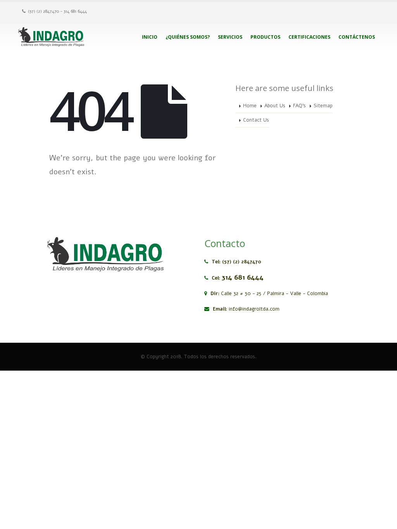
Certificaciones (309, 37)
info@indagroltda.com (254, 309)
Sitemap (323, 105)
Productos (265, 37)
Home (250, 105)
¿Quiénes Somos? (188, 37)
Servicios (230, 37)
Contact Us (256, 120)
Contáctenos (356, 37)
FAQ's (299, 105)
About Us (274, 105)
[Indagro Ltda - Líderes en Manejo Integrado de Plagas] (51, 36)
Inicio (149, 37)
